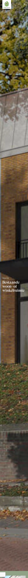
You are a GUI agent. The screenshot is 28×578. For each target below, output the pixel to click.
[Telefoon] (25, 4)
